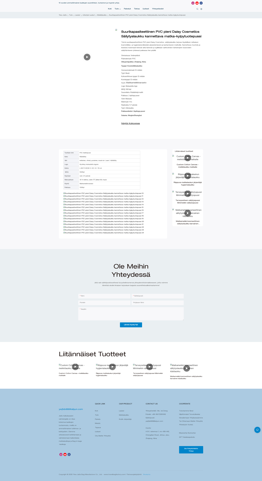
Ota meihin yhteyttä (103, 436)
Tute (71, 15)
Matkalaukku (124, 415)
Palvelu (97, 419)
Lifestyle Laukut (89, 15)
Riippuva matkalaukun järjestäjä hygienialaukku (188, 184)
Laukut (77, 15)
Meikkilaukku (102, 15)
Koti (96, 411)
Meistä (97, 423)
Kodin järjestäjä (125, 419)
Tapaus (98, 427)
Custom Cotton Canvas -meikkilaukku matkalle (188, 166)
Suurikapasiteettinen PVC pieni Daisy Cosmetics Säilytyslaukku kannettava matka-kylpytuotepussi (147, 15)
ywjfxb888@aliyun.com (154, 421)
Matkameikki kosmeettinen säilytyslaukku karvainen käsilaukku (188, 223)
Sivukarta (146, 474)
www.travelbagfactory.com (115, 474)
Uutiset (98, 432)
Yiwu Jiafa (63, 15)
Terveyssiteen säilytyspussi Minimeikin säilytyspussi (188, 202)
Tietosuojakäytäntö (134, 474)
